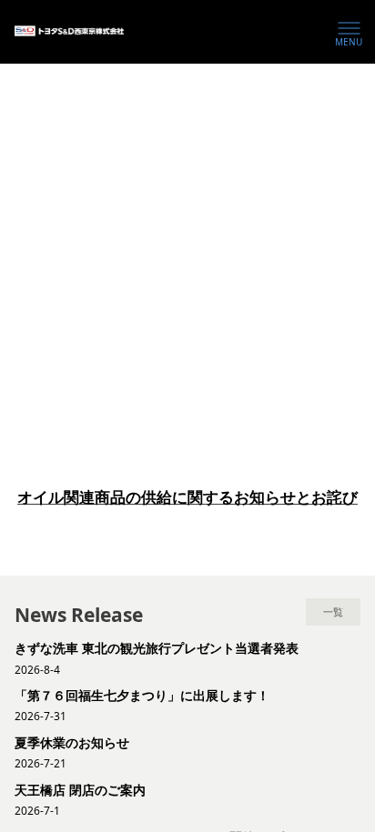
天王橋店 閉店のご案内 (80, 790)
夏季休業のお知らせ (72, 743)
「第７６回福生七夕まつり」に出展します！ (142, 696)
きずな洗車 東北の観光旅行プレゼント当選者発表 (156, 648)
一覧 (333, 613)
